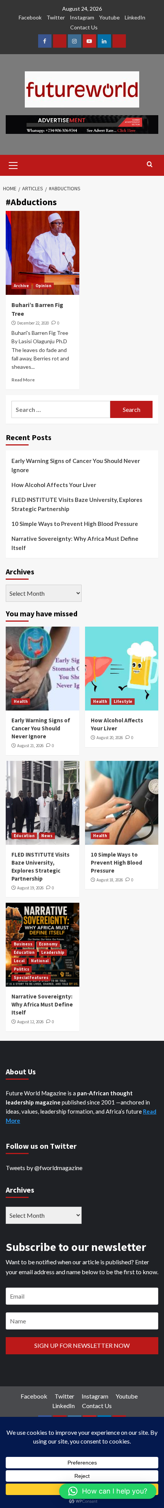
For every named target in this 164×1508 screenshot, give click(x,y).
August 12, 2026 (30, 1021)
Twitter (56, 17)
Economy (48, 944)
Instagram (82, 17)
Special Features (31, 977)
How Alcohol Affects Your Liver (53, 484)
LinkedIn (135, 17)
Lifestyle (123, 701)
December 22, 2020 (33, 323)
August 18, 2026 (109, 880)
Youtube (109, 17)
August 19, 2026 (30, 888)
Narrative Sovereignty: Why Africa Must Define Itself (74, 543)
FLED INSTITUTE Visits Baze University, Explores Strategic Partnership (76, 504)
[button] (107, 1491)
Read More (23, 380)
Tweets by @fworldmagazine (44, 1167)
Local (19, 960)
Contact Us (84, 27)
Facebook (30, 17)
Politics (21, 969)
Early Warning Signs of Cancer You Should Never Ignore (75, 465)
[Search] (149, 164)
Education (24, 835)
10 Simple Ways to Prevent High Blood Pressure (74, 523)
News (47, 835)
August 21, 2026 (30, 745)
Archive (21, 285)
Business (23, 944)
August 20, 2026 (109, 737)
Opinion (43, 285)
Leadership (52, 952)
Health (21, 701)
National (39, 960)
